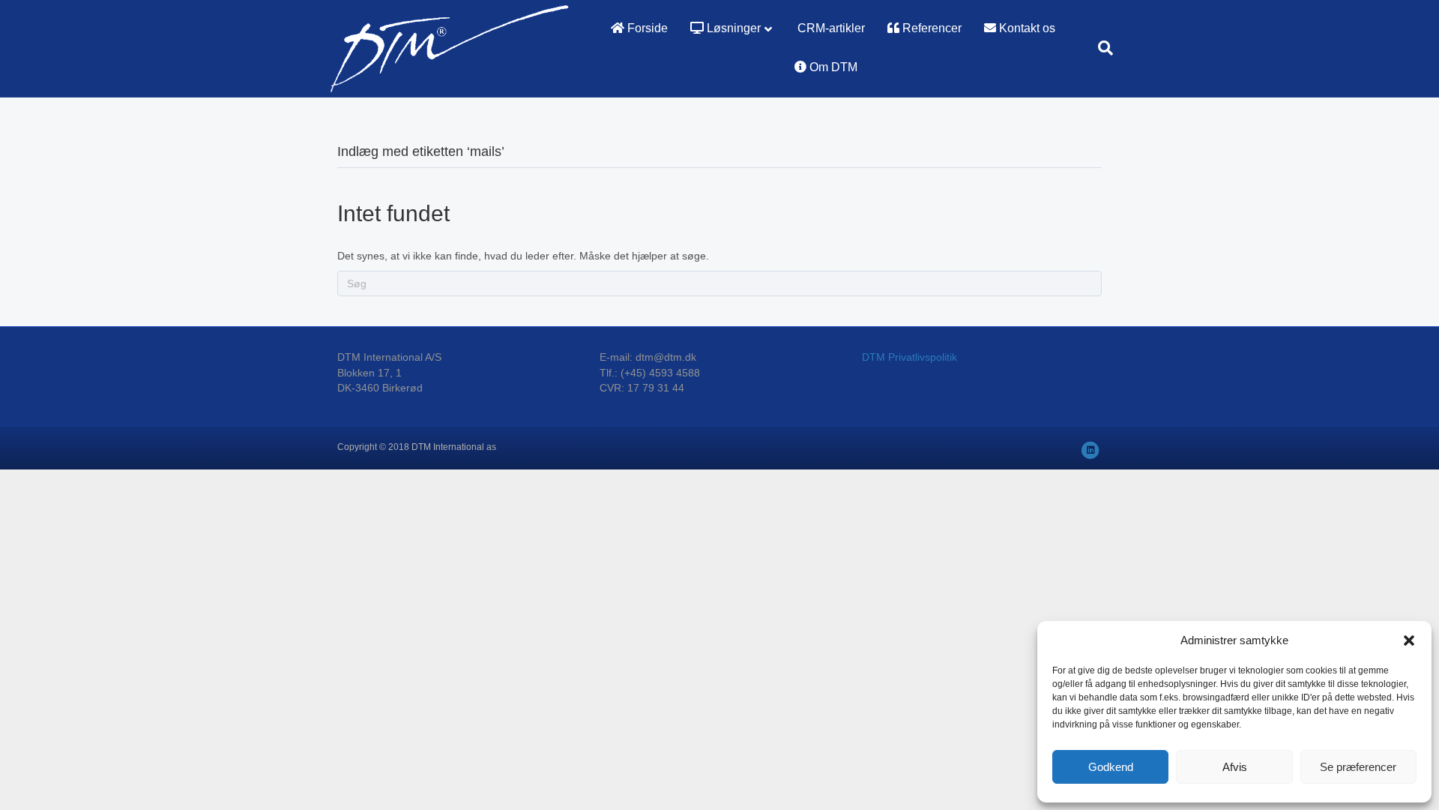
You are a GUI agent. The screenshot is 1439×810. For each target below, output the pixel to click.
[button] (1409, 640)
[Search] (1100, 48)
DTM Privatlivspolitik (909, 357)
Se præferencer (1358, 766)
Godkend (1110, 766)
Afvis (1234, 766)
